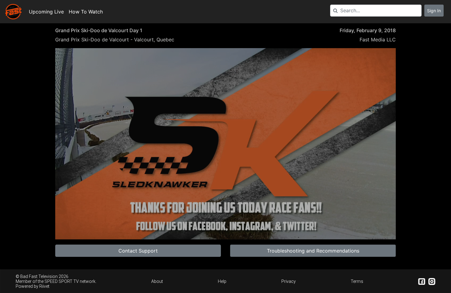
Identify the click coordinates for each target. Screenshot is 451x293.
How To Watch (86, 12)
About (157, 281)
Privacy (288, 281)
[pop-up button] (372, 230)
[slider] (225, 220)
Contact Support (138, 251)
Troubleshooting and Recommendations (313, 251)
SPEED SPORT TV (61, 281)
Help (222, 281)
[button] (226, 145)
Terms (357, 281)
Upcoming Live (46, 12)
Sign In (434, 10)
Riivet (44, 286)
